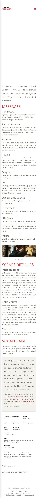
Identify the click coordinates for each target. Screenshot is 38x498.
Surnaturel (21, 59)
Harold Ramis (29, 440)
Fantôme (22, 51)
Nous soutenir (29, 495)
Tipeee (25, 472)
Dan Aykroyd (14, 440)
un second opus (21, 397)
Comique (12, 59)
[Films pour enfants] (7, 10)
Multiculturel (8, 55)
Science (5, 57)
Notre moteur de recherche (20, 493)
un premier (11, 397)
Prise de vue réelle (9, 447)
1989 (9, 43)
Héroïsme (30, 51)
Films (13, 491)
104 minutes (12, 47)
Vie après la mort (16, 57)
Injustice (5, 53)
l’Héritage (14, 401)
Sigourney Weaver (16, 442)
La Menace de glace (27, 401)
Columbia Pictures (28, 423)
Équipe (4, 51)
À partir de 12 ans (9, 40)
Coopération (23, 49)
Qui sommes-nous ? (13, 495)
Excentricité (13, 51)
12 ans (25, 45)
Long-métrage (26, 418)
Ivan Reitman (16, 429)
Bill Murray (7, 440)
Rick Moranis (7, 442)
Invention (14, 53)
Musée (17, 55)
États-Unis (6, 429)
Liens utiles (22, 491)
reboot (18, 404)
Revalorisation (26, 55)
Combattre (13, 49)
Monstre (22, 53)
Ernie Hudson (21, 440)
